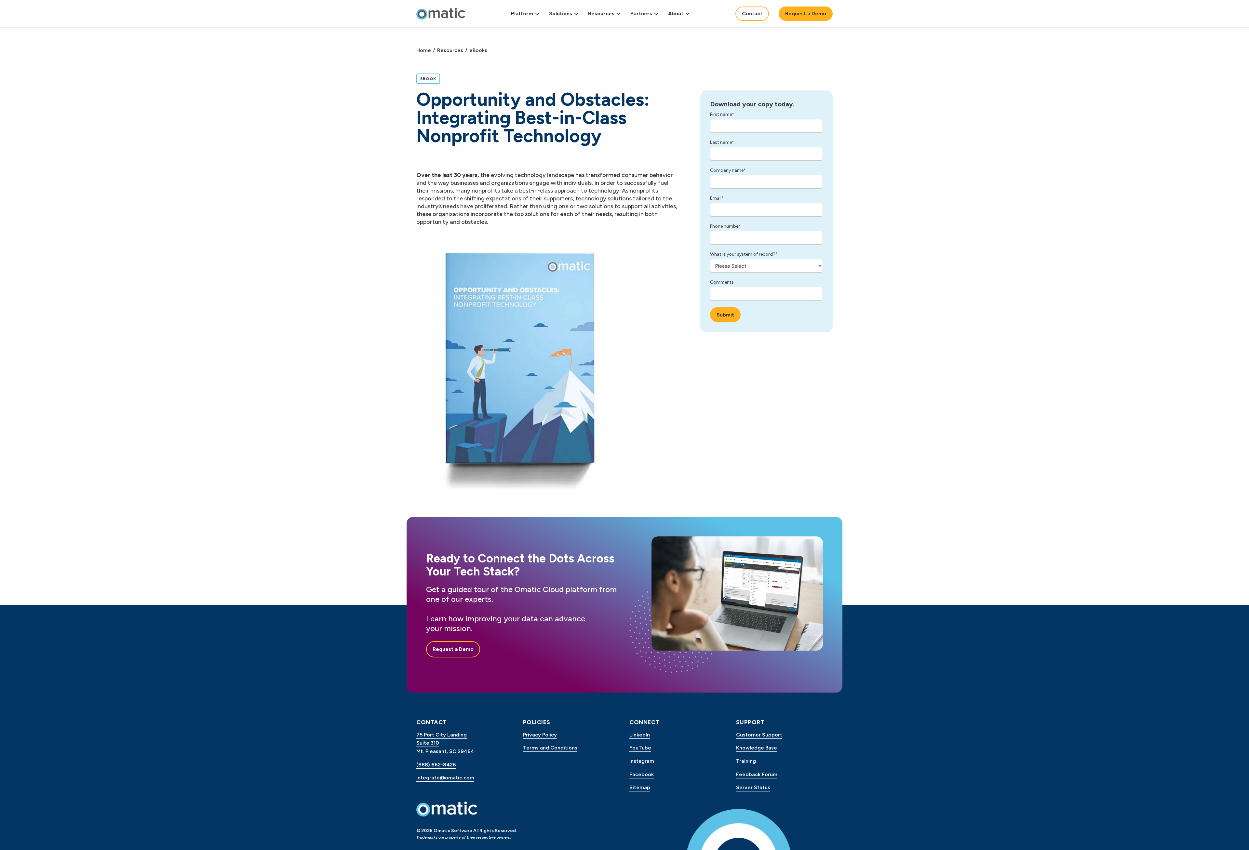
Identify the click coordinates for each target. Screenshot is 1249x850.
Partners (641, 13)
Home (423, 50)
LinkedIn (639, 735)
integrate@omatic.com (445, 778)
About (675, 13)
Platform (522, 13)
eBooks (478, 50)
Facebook (641, 774)
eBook (430, 78)
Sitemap (639, 787)
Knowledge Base (756, 748)
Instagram (641, 761)
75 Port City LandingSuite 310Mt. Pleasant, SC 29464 (445, 743)
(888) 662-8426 (436, 765)
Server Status (753, 787)
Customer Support (759, 735)
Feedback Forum (756, 774)
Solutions (560, 13)
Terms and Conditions (550, 748)
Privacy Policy (540, 735)
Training (746, 761)
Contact (752, 13)
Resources (601, 13)
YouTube (640, 748)
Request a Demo (805, 13)
